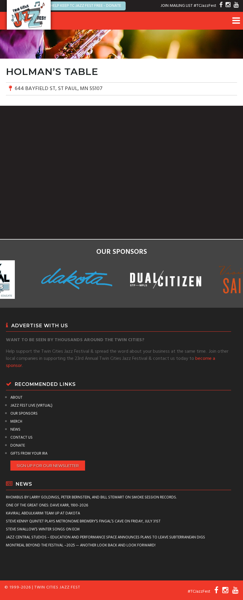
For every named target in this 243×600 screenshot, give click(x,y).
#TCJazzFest (205, 5)
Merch (16, 421)
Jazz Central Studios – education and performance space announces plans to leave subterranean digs (105, 537)
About (16, 397)
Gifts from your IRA (28, 453)
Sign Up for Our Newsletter (48, 465)
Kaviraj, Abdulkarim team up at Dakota (43, 513)
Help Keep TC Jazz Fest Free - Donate (85, 5)
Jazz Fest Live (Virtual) (31, 405)
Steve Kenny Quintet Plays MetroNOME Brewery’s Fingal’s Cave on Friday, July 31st (83, 521)
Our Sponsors (24, 413)
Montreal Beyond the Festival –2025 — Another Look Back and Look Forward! (81, 545)
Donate (17, 445)
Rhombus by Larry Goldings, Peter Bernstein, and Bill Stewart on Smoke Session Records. (91, 497)
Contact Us (21, 437)
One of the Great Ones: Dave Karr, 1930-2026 (47, 505)
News (15, 429)
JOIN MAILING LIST (177, 5)
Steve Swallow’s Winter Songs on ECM (43, 529)
